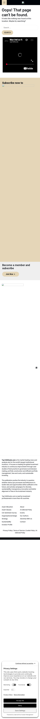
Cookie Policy (30, 530)
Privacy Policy (7, 530)
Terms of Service (19, 530)
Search (7, 32)
